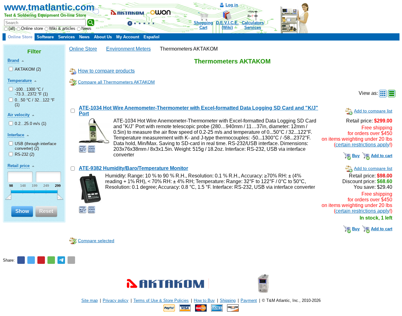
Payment (249, 300)
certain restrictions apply (362, 144)
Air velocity (19, 114)
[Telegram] (61, 260)
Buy (356, 155)
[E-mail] (71, 260)
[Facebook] (21, 260)
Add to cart (381, 155)
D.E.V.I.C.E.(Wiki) (227, 25)
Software (45, 37)
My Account (127, 37)
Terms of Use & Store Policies (161, 300)
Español (152, 37)
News (86, 28)
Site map (89, 300)
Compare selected (96, 240)
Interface (16, 135)
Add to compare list (373, 110)
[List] (391, 93)
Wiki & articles (62, 28)
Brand (13, 60)
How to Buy (204, 300)
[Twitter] (31, 260)
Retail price (19, 165)
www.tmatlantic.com (49, 7)
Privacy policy (115, 300)
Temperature (20, 80)
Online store (32, 28)
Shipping (228, 300)
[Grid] (383, 93)
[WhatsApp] (51, 260)
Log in (231, 5)
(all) (11, 28)
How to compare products (106, 71)
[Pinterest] (41, 260)
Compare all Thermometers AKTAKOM (116, 81)
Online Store (20, 37)
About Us (103, 37)
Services (66, 37)
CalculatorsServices (253, 25)
